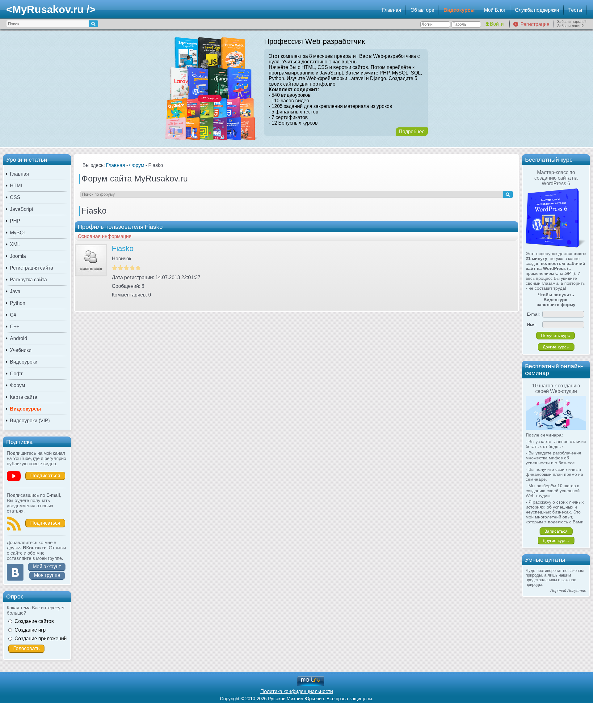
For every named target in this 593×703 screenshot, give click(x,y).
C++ (14, 326)
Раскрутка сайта (28, 279)
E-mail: (533, 314)
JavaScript (21, 209)
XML (15, 244)
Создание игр (30, 630)
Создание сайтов (34, 621)
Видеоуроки (23, 361)
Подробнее (412, 131)
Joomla (18, 256)
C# (13, 314)
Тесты (575, 10)
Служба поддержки (537, 10)
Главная (391, 10)
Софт (16, 373)
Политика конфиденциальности (296, 691)
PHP (15, 221)
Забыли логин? (570, 26)
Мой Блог (495, 10)
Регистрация (534, 24)
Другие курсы (556, 346)
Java (15, 291)
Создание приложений (41, 638)
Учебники (21, 350)
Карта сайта (23, 397)
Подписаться (45, 475)
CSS (15, 197)
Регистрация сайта (31, 268)
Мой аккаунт (47, 566)
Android (18, 338)
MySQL (18, 232)
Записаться (556, 531)
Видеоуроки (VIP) (30, 420)
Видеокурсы (459, 10)
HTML (16, 185)
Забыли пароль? (572, 21)
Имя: (532, 324)
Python (17, 303)
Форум (17, 385)
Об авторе (422, 10)
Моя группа (47, 575)
